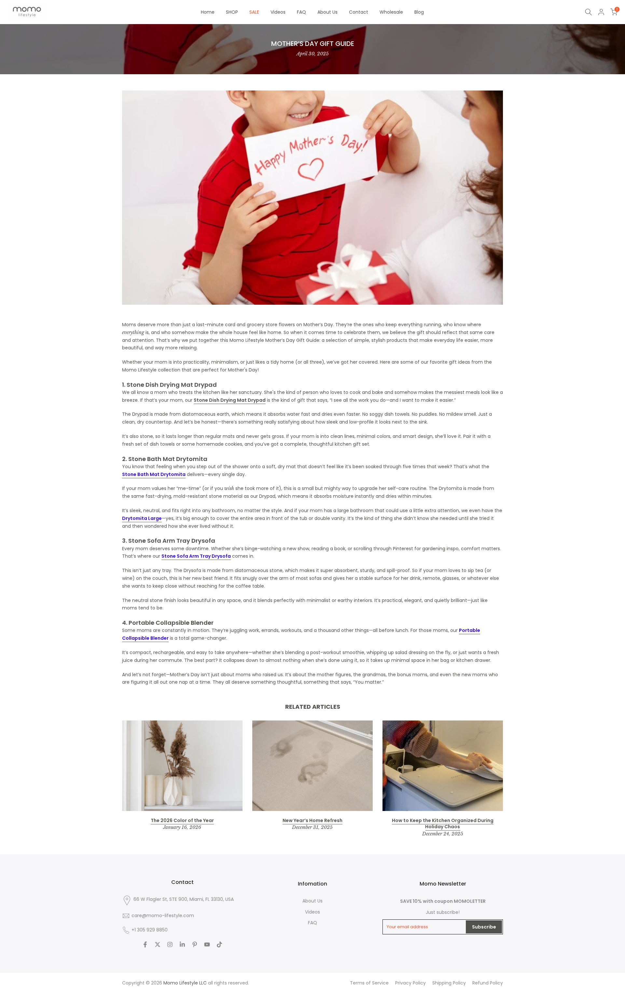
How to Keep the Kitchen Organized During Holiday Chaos (442, 823)
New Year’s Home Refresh (312, 820)
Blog (419, 12)
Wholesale (391, 12)
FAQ (301, 12)
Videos (278, 12)
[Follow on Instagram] (170, 944)
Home (208, 12)
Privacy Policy (410, 983)
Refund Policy (487, 983)
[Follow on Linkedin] (182, 944)
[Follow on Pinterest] (195, 944)
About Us (327, 12)
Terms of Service (369, 983)
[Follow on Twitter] (157, 944)
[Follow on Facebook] (145, 944)
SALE (254, 12)
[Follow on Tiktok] (219, 944)
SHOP (232, 12)
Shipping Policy (449, 983)
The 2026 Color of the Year (182, 820)
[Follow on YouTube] (207, 944)
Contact (358, 12)
